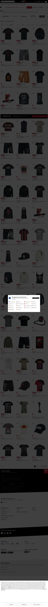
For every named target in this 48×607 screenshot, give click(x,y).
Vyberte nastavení (36, 604)
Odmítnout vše (24, 604)
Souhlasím (11, 604)
